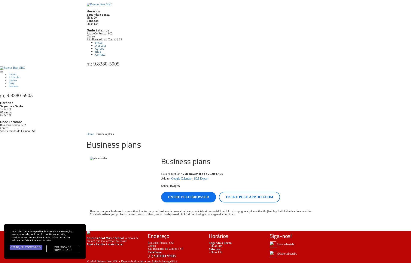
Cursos (99, 48)
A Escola (100, 45)
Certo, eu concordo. (26, 247)
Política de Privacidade (63, 248)
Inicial (98, 42)
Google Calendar (181, 178)
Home (90, 134)
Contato (100, 54)
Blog (98, 51)
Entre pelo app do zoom (249, 197)
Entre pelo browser (188, 197)
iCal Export (201, 178)
